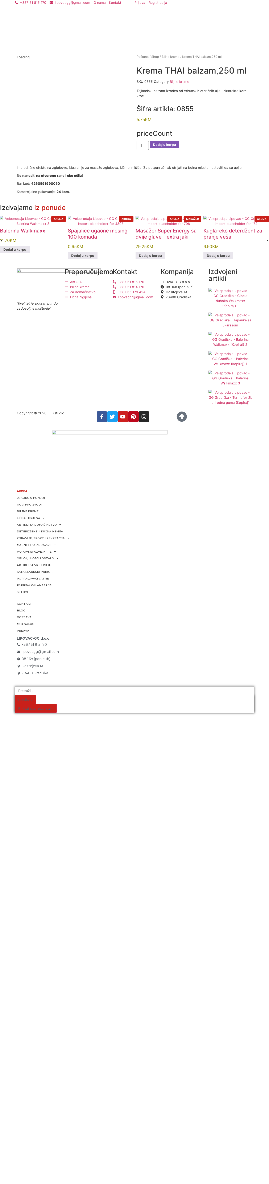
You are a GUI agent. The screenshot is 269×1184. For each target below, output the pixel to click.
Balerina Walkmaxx (22, 231)
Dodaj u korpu (164, 145)
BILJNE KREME (27, 511)
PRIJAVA (23, 630)
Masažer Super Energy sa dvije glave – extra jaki (166, 234)
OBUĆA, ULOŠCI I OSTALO (35, 558)
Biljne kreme (170, 57)
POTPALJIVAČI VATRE (33, 578)
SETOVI (22, 592)
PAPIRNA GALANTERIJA (34, 585)
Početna (143, 57)
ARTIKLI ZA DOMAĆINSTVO (37, 524)
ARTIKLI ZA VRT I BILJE (34, 565)
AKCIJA (22, 491)
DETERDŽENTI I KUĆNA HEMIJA (40, 531)
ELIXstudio (55, 413)
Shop (155, 57)
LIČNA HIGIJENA (28, 518)
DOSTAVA (24, 617)
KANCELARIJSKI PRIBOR (35, 571)
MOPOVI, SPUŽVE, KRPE (34, 551)
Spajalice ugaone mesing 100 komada (98, 234)
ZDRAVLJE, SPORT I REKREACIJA (41, 538)
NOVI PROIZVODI (29, 504)
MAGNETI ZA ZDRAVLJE (34, 544)
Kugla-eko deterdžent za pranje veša (232, 234)
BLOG (21, 610)
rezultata (25, 699)
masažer (192, 218)
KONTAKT (24, 603)
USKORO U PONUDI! (31, 497)
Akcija (58, 218)
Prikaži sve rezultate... (35, 708)
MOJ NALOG (25, 624)
